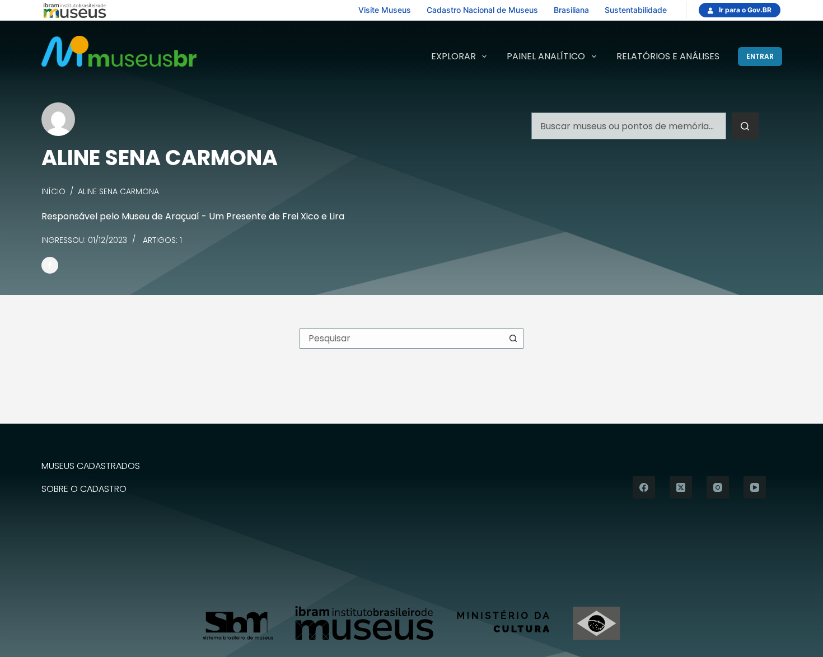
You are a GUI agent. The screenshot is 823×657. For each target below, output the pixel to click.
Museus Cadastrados (90, 466)
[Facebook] (644, 487)
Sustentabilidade (636, 10)
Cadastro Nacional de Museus (482, 10)
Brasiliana (571, 10)
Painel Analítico (546, 56)
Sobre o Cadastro (84, 489)
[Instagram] (718, 487)
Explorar (453, 56)
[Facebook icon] (49, 265)
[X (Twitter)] (681, 487)
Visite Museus (384, 10)
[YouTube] (754, 487)
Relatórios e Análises (667, 56)
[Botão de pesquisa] (745, 125)
